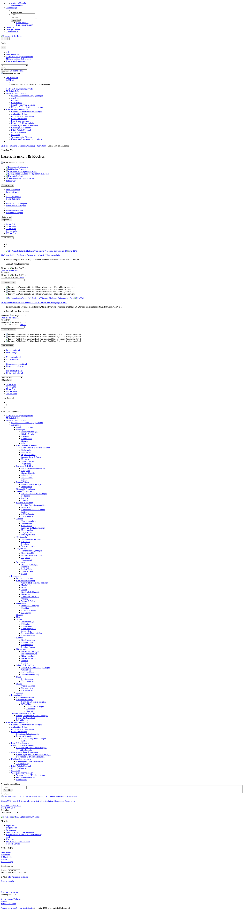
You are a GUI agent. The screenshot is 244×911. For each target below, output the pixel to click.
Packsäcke (25, 496)
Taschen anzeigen (28, 521)
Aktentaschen (26, 523)
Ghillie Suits (26, 670)
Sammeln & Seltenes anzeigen (33, 702)
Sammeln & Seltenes (24, 699)
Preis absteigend (12, 192)
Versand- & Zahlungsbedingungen (20, 832)
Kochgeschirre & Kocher (31, 457)
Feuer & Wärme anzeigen (31, 484)
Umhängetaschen (28, 535)
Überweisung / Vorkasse (11, 899)
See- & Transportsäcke (25, 491)
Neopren (24, 661)
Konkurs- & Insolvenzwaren (17, 61)
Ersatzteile (30, 709)
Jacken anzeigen (27, 622)
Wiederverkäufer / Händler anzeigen (30, 775)
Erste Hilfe (25, 542)
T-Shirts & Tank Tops (30, 596)
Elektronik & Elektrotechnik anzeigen (31, 748)
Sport (18, 677)
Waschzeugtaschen (28, 546)
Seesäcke (25, 498)
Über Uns (10, 839)
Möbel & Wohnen (18, 132)
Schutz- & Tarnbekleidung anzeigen (35, 667)
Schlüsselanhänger (28, 514)
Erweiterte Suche (17, 71)
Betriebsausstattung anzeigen (27, 734)
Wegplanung (11, 830)
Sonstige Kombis (28, 647)
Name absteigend (13, 199)
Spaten (24, 574)
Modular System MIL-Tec (31, 555)
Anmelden (7, 790)
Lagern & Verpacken (24, 736)
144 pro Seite (11, 231)
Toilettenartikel (22, 537)
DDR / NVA (26, 704)
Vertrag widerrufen (8, 908)
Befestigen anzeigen (29, 432)
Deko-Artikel (26, 507)
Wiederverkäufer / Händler (22, 137)
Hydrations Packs (28, 455)
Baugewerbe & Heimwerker (22, 116)
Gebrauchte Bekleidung (25, 580)
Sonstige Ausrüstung (24, 503)
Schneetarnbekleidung (30, 674)
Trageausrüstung (22, 548)
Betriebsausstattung (19, 119)
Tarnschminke (27, 516)
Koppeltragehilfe (28, 553)
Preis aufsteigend (13, 190)
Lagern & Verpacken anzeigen (33, 738)
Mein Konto (6, 852)
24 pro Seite (11, 224)
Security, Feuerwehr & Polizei (23, 105)
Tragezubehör (26, 560)
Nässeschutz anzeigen (30, 651)
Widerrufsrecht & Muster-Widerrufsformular (23, 835)
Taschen (19, 519)
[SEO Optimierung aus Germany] (26, 817)
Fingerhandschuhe (28, 610)
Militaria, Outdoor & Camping (18, 59)
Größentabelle (16, 5)
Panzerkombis (27, 645)
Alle (8, 52)
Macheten (25, 567)
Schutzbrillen (26, 475)
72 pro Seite (11, 229)
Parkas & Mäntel (28, 635)
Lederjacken (26, 631)
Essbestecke (26, 450)
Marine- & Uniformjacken (31, 633)
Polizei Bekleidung (24, 720)
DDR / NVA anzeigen (35, 706)
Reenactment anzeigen (25, 697)
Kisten (24, 512)
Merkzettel (10, 27)
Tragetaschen (26, 532)
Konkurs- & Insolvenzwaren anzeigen (26, 112)
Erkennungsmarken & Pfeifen (33, 509)
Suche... (5, 71)
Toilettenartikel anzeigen (31, 539)
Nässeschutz (26, 594)
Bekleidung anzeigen (24, 578)
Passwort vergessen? (24, 25)
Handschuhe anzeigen (30, 606)
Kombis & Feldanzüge (30, 592)
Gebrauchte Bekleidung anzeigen (34, 583)
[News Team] (7, 817)
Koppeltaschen (27, 530)
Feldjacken (25, 624)
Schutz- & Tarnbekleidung (26, 665)
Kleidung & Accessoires (21, 128)
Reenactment (16, 102)
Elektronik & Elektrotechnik (22, 123)
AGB (8, 837)
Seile (23, 443)
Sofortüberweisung (8, 903)
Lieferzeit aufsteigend (14, 210)
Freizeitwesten (27, 690)
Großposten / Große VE (26, 777)
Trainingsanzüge (28, 681)
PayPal (4, 901)
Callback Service (13, 844)
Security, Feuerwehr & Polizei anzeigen (32, 716)
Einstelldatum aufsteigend (16, 203)
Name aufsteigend (13, 196)
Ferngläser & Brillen (24, 466)
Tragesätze (25, 558)
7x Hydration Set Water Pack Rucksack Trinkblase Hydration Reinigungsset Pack (34, 302)
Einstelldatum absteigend (16, 206)
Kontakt (4, 859)
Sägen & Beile (27, 571)
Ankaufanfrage (7, 862)
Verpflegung (26, 464)
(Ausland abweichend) (10, 270)
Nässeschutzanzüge (29, 654)
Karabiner (25, 436)
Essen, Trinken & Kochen (26, 445)
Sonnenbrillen (27, 477)
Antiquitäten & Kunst (19, 114)
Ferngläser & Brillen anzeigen (33, 468)
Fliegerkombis (27, 642)
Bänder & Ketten (28, 434)
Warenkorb (5, 855)
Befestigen (20, 429)
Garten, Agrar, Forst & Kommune (24, 125)
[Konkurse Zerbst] (11, 36)
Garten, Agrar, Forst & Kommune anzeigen (33, 754)
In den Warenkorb (8, 282)
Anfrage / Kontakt (18, 3)
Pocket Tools (26, 569)
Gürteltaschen (26, 525)
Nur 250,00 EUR (11, 806)
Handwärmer (26, 487)
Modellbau (15, 135)
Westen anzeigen (28, 686)
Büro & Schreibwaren (20, 121)
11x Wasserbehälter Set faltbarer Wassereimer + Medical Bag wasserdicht (30, 255)
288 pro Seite (11, 233)
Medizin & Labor (13, 54)
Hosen (24, 587)
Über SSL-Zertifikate (9, 892)
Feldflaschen (26, 452)
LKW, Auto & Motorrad (21, 130)
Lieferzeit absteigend (14, 213)
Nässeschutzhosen (28, 656)
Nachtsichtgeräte (28, 473)
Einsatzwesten (27, 688)
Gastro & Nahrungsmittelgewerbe (19, 57)
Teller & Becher (27, 461)
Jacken (24, 590)
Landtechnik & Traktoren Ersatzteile (30, 757)
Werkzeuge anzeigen (29, 564)
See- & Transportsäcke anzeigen (34, 493)
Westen (19, 683)
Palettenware (21, 780)
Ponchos (24, 663)
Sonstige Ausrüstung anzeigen (33, 505)
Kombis (19, 638)
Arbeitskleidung (22, 764)
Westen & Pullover (28, 601)
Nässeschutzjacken (28, 658)
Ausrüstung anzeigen (24, 427)
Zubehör (24, 480)
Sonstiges (25, 544)
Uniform (24, 599)
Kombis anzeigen (28, 640)
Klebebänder (26, 439)
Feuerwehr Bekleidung (25, 718)
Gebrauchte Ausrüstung (25, 489)
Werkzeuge (20, 562)
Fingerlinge (25, 612)
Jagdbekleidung (27, 672)
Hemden (19, 615)
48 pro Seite (11, 226)
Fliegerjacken (26, 626)
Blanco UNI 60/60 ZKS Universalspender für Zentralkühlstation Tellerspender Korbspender (38, 801)
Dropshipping (11, 828)
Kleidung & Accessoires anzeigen (29, 761)
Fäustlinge (25, 608)
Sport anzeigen (27, 679)
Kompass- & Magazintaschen (33, 528)
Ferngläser (25, 471)
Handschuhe (26, 585)
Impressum (10, 825)
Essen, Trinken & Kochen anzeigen (35, 448)
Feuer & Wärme (22, 482)
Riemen (24, 441)
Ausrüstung (15, 98)
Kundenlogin (11, 8)
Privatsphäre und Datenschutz (18, 841)
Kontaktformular (7, 881)
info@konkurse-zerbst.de (18, 877)
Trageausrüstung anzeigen (31, 551)
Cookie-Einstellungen (25, 908)
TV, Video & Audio (24, 750)
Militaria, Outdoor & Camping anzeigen (27, 96)
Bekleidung (15, 100)
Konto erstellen (22, 22)
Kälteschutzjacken (28, 629)
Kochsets (25, 459)
